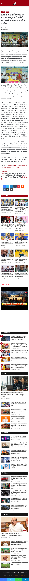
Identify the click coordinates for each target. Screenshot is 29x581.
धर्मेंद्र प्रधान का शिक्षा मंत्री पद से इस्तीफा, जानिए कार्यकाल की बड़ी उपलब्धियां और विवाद (21, 275)
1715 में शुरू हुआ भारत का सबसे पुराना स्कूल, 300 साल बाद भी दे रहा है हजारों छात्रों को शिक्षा (19, 425)
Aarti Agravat (5, 27)
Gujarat (3, 11)
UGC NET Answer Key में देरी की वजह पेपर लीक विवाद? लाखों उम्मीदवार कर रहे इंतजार (18, 404)
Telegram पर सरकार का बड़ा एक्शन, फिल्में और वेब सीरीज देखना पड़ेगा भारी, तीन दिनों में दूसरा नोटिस (19, 465)
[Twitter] (7, 186)
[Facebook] (4, 186)
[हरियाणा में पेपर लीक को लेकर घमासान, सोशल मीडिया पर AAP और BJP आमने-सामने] (21, 253)
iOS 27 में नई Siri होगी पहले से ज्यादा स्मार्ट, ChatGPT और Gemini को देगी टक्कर (19, 437)
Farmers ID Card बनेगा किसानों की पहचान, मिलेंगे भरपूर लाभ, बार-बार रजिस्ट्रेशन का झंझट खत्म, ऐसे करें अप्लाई (19, 550)
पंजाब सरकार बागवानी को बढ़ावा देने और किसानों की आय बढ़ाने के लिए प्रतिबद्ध (12, 535)
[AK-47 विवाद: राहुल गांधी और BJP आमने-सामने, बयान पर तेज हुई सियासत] (7, 253)
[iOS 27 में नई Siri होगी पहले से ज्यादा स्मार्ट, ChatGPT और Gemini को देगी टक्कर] (5, 438)
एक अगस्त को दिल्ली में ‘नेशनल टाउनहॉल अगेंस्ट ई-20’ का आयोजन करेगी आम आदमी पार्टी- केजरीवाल (7, 243)
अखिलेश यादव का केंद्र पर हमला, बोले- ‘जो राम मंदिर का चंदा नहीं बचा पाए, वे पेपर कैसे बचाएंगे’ (7, 225)
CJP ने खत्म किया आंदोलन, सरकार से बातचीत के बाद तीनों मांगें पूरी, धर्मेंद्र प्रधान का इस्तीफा (7, 275)
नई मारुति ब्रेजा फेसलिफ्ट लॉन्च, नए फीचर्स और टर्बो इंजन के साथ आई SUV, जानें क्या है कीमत (19, 478)
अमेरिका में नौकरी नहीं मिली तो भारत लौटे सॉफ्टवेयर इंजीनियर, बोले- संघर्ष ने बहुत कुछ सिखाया (12, 395)
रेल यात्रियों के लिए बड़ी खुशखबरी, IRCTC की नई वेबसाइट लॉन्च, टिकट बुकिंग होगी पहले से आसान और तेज (19, 452)
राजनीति (7, 11)
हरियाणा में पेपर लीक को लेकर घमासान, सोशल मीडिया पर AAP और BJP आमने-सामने (21, 259)
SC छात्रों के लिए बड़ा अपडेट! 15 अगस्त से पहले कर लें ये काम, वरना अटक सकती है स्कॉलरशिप (18, 411)
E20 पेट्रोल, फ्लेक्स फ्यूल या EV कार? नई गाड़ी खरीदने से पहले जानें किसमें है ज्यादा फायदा (19, 485)
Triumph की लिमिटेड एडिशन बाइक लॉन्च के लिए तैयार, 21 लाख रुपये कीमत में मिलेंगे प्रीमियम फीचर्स (19, 492)
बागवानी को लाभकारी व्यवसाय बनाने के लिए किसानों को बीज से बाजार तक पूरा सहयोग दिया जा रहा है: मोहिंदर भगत (19, 543)
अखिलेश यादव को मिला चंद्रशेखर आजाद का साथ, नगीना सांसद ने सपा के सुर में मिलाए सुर (19, 351)
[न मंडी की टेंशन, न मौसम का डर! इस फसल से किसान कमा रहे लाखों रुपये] (5, 565)
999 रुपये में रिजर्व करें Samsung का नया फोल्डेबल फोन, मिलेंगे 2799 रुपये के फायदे (19, 458)
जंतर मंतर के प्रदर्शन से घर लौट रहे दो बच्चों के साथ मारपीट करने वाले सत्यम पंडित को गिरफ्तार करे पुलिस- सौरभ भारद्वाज (21, 209)
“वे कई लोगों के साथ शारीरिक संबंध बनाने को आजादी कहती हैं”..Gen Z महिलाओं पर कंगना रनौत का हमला (20, 226)
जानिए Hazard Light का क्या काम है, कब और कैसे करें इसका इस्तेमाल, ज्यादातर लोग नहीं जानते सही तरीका (19, 499)
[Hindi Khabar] (14, 3)
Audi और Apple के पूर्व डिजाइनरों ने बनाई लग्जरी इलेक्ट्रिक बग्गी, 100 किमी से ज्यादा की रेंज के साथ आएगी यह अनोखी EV (19, 444)
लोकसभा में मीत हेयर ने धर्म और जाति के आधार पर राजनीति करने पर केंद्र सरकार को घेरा (19, 359)
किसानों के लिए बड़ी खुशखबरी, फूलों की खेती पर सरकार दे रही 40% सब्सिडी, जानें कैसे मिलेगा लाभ (18, 557)
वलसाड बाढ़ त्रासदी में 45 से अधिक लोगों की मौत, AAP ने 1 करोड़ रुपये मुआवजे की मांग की (7, 209)
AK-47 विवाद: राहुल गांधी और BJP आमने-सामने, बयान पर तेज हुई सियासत (7, 259)
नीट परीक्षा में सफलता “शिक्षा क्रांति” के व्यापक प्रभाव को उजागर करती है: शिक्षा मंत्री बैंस (19, 418)
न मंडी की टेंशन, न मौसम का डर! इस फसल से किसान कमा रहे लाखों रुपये (19, 563)
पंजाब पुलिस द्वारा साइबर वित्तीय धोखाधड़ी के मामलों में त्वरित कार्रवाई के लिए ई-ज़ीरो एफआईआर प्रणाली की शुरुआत (19, 338)
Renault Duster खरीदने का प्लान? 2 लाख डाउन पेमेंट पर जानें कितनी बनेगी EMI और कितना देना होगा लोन (19, 507)
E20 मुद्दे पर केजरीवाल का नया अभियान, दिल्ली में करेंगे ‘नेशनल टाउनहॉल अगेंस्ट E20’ (21, 242)
